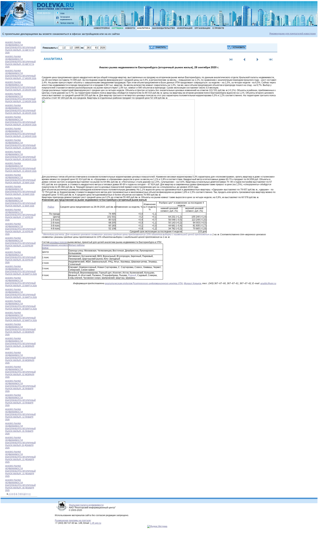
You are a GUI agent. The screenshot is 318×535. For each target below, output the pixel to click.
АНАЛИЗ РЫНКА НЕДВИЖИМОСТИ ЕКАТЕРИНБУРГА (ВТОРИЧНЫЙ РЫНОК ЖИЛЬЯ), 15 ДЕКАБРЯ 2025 (20, 471)
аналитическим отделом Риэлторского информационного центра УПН (144, 283)
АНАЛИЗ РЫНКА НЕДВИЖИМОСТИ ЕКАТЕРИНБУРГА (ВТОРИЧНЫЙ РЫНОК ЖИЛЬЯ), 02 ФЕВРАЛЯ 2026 (20, 372)
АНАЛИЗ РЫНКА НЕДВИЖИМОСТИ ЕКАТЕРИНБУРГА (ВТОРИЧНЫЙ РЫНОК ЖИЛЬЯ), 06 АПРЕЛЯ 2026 (20, 257)
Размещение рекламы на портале (73, 520)
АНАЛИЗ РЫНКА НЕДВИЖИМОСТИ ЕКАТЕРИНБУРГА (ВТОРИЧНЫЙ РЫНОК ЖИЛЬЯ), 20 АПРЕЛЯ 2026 (20, 229)
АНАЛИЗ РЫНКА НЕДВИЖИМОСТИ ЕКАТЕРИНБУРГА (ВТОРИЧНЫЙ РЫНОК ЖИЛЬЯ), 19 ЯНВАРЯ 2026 (20, 400)
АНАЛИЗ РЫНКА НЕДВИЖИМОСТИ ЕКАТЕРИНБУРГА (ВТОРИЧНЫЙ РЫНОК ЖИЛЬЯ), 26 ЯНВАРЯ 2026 (20, 386)
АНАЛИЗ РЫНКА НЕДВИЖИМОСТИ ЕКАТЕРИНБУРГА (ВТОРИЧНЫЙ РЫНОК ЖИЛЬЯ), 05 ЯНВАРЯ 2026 (20, 428)
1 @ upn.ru (95, 523)
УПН (62, 14)
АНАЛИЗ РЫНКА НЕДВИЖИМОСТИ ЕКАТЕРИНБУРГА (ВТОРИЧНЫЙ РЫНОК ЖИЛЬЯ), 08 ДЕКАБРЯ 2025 (20, 485)
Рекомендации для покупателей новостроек (292, 33)
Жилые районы (76, 245)
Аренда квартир (67, 23)
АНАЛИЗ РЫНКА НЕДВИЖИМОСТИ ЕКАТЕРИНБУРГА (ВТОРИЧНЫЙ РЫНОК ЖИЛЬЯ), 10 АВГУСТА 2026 (20, 47)
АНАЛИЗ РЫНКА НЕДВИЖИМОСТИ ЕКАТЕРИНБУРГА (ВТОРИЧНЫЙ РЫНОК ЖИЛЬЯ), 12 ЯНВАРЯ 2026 (20, 414)
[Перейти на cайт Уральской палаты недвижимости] (57, 13)
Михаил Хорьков (192, 283)
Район (51, 207)
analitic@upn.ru (268, 283)
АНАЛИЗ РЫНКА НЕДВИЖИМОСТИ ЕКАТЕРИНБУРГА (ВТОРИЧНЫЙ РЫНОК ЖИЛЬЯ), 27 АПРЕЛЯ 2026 (20, 215)
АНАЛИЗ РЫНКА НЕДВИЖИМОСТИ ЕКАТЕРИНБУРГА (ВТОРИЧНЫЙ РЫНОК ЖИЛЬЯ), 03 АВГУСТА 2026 (20, 61)
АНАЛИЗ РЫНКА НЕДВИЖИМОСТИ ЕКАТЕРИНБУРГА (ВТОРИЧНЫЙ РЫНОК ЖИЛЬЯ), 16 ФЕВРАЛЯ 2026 (20, 343)
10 (24, 494)
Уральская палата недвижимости (86, 505)
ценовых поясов (58, 242)
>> (29, 494)
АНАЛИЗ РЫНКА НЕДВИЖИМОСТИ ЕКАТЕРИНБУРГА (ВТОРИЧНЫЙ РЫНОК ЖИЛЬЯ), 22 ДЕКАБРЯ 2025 (20, 457)
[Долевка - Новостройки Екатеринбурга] (55, 6)
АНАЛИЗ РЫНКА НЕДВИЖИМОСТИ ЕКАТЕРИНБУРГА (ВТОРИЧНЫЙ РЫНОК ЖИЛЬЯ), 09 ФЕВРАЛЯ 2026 (20, 357)
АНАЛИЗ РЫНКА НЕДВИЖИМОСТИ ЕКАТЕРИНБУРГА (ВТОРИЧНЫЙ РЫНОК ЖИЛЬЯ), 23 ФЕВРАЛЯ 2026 (20, 329)
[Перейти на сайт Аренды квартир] (57, 22)
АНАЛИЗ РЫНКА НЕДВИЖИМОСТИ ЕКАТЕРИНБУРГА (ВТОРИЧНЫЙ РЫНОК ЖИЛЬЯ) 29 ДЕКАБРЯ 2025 (20, 442)
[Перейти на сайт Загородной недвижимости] (57, 18)
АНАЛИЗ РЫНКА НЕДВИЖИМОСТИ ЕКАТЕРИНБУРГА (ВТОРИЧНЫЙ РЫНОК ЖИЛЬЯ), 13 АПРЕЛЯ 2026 (20, 243)
